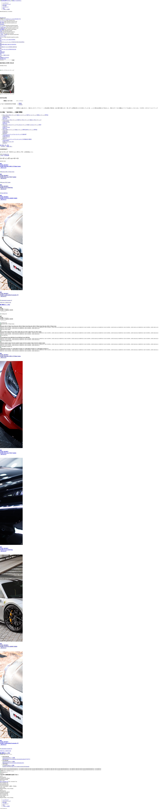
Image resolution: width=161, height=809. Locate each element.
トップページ (6, 2)
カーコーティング (7, 4)
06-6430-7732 (3, 17)
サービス (2, 21)
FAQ (4, 8)
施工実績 (5, 5)
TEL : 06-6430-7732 (4, 781)
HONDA (20, 104)
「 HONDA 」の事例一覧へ (6, 146)
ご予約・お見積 (6, 9)
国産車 (20, 103)
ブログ (1, 33)
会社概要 (2, 29)
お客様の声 (2, 28)
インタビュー (6, 6)
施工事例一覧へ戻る (4, 145)
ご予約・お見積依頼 (4, 155)
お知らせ (2, 31)
